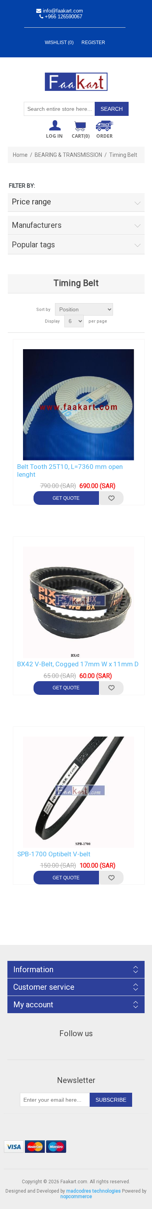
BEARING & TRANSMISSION (68, 155)
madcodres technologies (93, 1191)
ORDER (104, 136)
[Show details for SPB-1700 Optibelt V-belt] (78, 792)
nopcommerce (76, 1196)
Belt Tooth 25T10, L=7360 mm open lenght (70, 470)
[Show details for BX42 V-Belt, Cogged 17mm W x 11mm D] (78, 602)
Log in (54, 136)
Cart (81, 136)
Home (20, 155)
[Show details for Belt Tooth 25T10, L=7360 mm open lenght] (78, 404)
